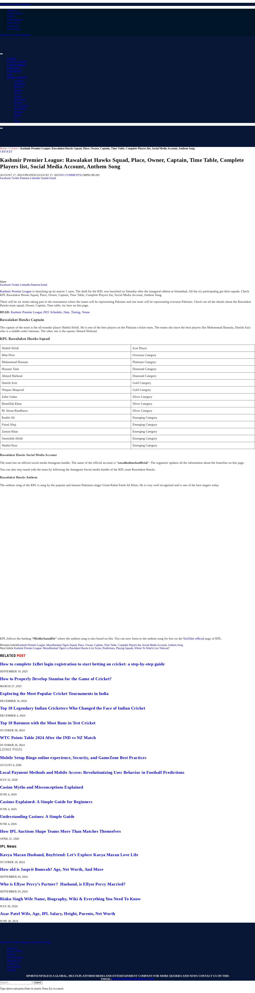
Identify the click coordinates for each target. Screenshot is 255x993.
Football (15, 71)
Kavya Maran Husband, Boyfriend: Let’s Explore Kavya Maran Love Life (69, 854)
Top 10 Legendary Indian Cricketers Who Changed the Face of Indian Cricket (72, 708)
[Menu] (1, 53)
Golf (16, 121)
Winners (18, 111)
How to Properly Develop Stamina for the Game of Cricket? (56, 679)
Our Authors (14, 28)
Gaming (18, 80)
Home (11, 58)
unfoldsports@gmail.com (133, 979)
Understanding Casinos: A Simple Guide (37, 816)
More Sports (17, 77)
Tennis (17, 96)
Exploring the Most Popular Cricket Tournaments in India (54, 693)
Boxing (18, 90)
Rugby (17, 115)
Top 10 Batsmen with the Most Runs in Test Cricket (48, 723)
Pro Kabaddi (21, 105)
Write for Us (13, 22)
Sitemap (11, 970)
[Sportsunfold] (90, 52)
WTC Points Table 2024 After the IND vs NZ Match (48, 737)
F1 (15, 118)
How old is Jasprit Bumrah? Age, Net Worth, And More (51, 869)
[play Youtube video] (127, 562)
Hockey (18, 102)
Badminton (20, 99)
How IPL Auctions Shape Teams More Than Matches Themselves (60, 831)
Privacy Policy (15, 13)
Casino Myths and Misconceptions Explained (41, 787)
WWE (17, 93)
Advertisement (15, 19)
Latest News (17, 62)
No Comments (70, 175)
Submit (37, 982)
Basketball (19, 83)
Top (10, 74)
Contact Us (13, 25)
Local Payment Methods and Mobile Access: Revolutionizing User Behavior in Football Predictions (92, 772)
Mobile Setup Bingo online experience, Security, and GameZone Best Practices (73, 757)
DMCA (11, 16)
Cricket (13, 68)
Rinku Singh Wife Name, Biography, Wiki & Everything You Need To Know (70, 899)
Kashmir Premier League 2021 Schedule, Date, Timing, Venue (50, 312)
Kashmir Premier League (16, 291)
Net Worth (19, 108)
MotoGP (18, 86)
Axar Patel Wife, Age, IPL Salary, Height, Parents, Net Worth (57, 913)
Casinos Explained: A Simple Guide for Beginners (46, 802)
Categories (16, 65)
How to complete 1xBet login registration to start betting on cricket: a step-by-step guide (82, 664)
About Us (12, 10)
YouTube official (193, 638)
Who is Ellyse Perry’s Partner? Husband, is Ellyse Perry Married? (62, 884)
